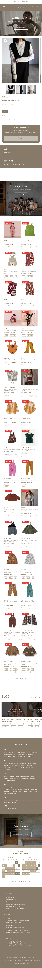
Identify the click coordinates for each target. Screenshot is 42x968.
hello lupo (29, 767)
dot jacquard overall (8, 241)
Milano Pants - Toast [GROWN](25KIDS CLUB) (11, 602)
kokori (32, 776)
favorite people (9, 765)
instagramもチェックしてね (21, 834)
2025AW (23, 608)
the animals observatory (10, 800)
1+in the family (8, 808)
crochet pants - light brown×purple (29, 271)
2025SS (6, 395)
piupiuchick (7, 789)
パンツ (6, 608)
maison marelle (24, 778)
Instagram (17, 932)
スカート (28, 546)
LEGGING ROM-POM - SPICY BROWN (29, 480)
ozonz (24, 787)
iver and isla (11, 776)
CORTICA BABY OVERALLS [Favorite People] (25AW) (12, 633)
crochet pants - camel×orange (27, 300)
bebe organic (29, 754)
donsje (5, 763)
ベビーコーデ (20, 726)
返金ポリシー (31, 957)
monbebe (12, 780)
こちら (18, 922)
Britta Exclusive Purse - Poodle (11, 271)
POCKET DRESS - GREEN (26, 241)
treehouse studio (33, 800)
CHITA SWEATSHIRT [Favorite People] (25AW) (28, 633)
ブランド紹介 (30, 726)
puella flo (26, 789)
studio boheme (33, 791)
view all (21, 195)
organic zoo (13, 787)
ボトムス (10, 608)
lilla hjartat (7, 778)
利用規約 (20, 960)
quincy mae (34, 789)
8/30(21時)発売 (12, 247)
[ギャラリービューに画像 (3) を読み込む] (31, 89)
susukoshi (8, 793)
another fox (12, 752)
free (6, 111)
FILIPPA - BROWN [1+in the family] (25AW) (29, 663)
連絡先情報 (37, 960)
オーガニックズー (5, 726)
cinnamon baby (21, 756)
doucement (12, 763)
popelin (20, 789)
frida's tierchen (24, 765)
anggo (7, 754)
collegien (29, 756)
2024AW (6, 247)
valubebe (7, 802)
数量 (3, 115)
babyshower (21, 754)
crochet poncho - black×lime (27, 330)
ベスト (18, 671)
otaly (19, 787)
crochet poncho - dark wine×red (11, 330)
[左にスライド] (3, 90)
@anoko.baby (16, 906)
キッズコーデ (13, 726)
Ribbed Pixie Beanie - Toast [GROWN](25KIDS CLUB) (12, 571)
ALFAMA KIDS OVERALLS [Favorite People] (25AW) (29, 602)
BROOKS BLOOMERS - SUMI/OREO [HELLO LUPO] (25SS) (12, 541)
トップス (32, 638)
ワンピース (34, 247)
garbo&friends (15, 767)
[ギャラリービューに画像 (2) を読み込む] (21, 89)
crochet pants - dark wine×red (10, 300)
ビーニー (10, 577)
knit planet (26, 776)
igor (5, 776)
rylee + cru (8, 791)
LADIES (5, 97)
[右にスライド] (39, 90)
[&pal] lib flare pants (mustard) (28, 359)
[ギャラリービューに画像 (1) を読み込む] (10, 89)
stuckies (25, 791)
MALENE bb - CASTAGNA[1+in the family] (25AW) (11, 663)
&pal (14, 808)
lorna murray (14, 778)
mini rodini (33, 778)
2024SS (6, 454)
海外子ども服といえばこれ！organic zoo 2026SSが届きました (13, 720)
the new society (23, 800)
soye (20, 791)
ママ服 (4, 104)
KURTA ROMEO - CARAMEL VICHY (11, 420)
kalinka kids (19, 776)
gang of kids (7, 767)
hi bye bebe (7, 769)
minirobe (6, 780)
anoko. (6, 752)
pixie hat (14, 789)
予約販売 (11, 276)
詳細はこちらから (21, 27)
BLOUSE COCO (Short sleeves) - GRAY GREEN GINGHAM (11, 390)
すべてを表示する (21, 678)
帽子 (15, 577)
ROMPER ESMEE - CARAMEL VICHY (29, 420)
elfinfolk (35, 763)
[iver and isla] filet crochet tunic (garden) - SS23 (28, 450)
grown (22, 767)
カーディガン (7, 671)
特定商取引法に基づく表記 (22, 963)
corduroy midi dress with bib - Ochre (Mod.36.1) (29, 390)
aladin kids (13, 754)
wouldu (14, 802)
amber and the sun (32, 752)
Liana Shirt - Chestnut (9, 509)
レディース (10, 104)
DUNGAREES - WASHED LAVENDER (12, 480)
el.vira (29, 763)
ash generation (21, 752)
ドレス (29, 247)
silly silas (15, 791)
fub (31, 765)
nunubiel (6, 787)
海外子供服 (37, 726)
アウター (15, 669)
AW (28, 608)
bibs (14, 756)
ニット (6, 577)
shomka (14, 793)
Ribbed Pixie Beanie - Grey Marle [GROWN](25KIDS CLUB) (28, 571)
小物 (16, 276)
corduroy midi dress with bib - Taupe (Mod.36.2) (29, 510)
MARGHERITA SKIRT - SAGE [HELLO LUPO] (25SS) (29, 541)
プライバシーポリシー (10, 960)
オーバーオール (33, 608)
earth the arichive (22, 763)
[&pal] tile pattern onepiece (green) (12, 449)
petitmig (30, 787)
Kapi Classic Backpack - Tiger (10, 359)
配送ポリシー (28, 960)
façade (17, 765)
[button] (4, 7)
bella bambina (8, 756)
